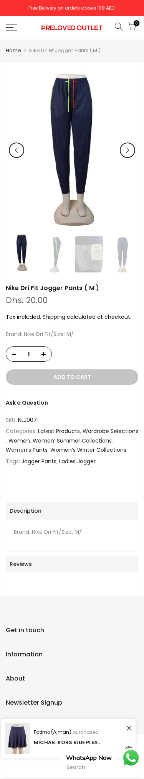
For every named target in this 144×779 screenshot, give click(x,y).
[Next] (127, 150)
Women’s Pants (27, 450)
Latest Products (59, 431)
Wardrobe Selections (110, 431)
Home (13, 50)
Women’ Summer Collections (72, 440)
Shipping (54, 317)
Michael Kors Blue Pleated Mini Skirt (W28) (68, 742)
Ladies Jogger (77, 461)
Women (19, 440)
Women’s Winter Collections (88, 450)
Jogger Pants (39, 461)
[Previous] (16, 150)
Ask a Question (27, 403)
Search (75, 767)
